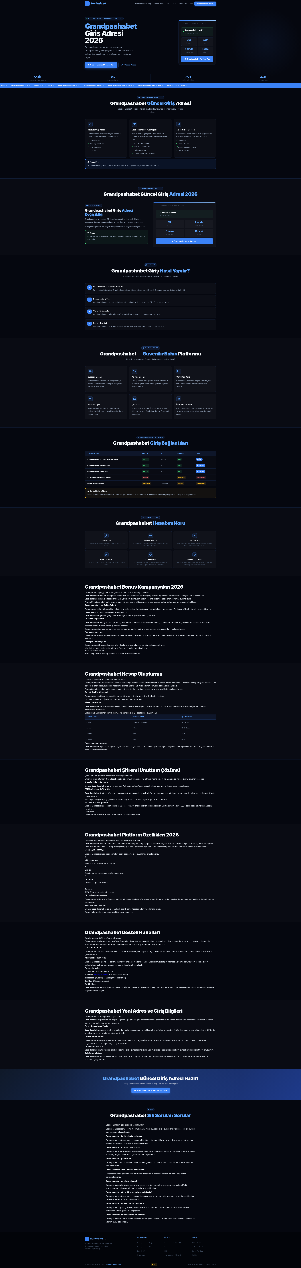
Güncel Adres (159, 4)
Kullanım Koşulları (198, 1247)
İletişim (194, 1255)
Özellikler (182, 4)
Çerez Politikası (197, 1251)
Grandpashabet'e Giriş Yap (198, 59)
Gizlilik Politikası (198, 1243)
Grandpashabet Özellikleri (173, 1243)
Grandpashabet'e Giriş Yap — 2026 (152, 1090)
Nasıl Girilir (171, 4)
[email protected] (101, 974)
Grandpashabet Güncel (145, 1247)
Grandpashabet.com (113, 1264)
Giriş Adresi (141, 1255)
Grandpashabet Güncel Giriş (102, 65)
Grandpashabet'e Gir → (205, 4)
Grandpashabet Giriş (143, 4)
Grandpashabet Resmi (172, 1255)
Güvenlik (167, 1247)
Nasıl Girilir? (141, 1251)
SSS (191, 4)
